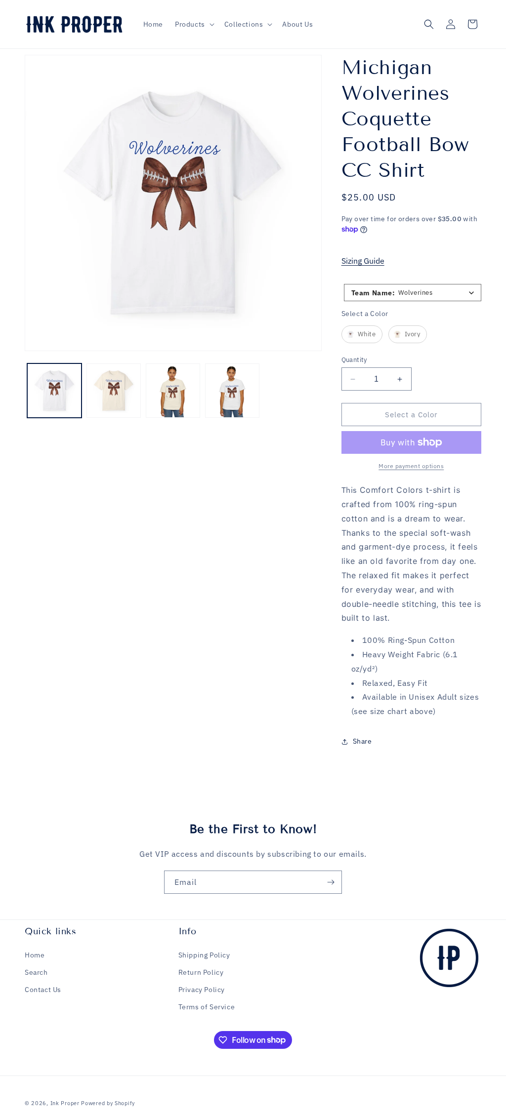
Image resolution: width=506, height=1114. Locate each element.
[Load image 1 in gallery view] (54, 390)
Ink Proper (65, 1103)
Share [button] (362, 741)
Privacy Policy (201, 989)
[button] (193, 24)
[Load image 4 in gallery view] (232, 390)
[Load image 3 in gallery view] (173, 390)
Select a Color (364, 313)
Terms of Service (206, 1006)
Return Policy (201, 972)
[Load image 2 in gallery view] (113, 390)
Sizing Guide (362, 261)
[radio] (361, 334)
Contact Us (43, 989)
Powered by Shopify (108, 1103)
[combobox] (412, 292)
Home (34, 955)
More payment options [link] (411, 466)
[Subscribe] (330, 882)
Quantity (354, 360)
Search (36, 972)
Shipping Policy (204, 955)
